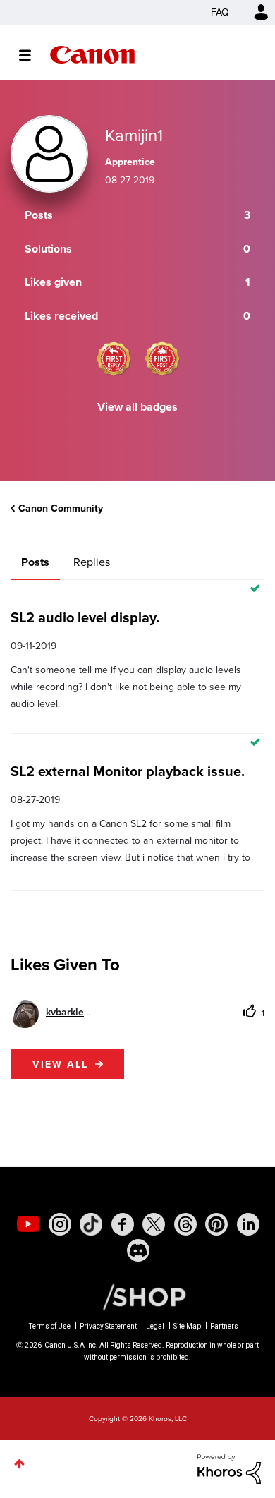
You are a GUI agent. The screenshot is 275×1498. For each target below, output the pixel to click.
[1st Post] (162, 358)
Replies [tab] (91, 562)
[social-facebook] (122, 1224)
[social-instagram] (60, 1224)
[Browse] (32, 55)
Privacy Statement (108, 1326)
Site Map (187, 1326)
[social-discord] (138, 1250)
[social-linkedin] (248, 1224)
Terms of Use (50, 1326)
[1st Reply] (113, 358)
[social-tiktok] (91, 1224)
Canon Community (92, 54)
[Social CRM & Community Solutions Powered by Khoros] (229, 1468)
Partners (224, 1326)
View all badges (137, 407)
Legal (155, 1326)
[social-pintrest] (216, 1224)
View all (60, 1064)
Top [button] (19, 1463)
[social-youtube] (28, 1224)
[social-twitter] (153, 1224)
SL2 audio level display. (85, 617)
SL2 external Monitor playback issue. (128, 771)
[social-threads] (185, 1224)
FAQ (220, 12)
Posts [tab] (35, 562)
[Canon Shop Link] (137, 1296)
